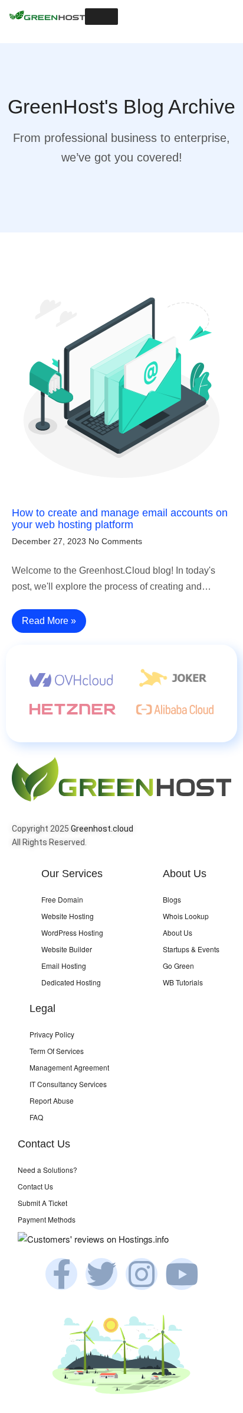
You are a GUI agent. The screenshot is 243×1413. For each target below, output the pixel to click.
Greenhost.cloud (102, 828)
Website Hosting (67, 916)
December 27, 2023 (49, 541)
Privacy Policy (51, 1034)
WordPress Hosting (72, 932)
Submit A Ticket (42, 1203)
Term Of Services (56, 1051)
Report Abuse (51, 1100)
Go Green (178, 966)
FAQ (36, 1117)
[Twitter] (101, 1274)
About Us (177, 932)
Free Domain (62, 899)
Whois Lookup (186, 916)
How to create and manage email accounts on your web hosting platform (120, 519)
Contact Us (35, 1186)
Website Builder (66, 949)
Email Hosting (63, 966)
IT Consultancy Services (68, 1084)
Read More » (49, 621)
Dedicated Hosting (71, 982)
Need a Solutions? (47, 1170)
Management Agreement (69, 1067)
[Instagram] (141, 1274)
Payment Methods (46, 1219)
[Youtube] (182, 1274)
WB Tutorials (183, 982)
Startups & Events (191, 949)
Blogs (172, 899)
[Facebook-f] (61, 1274)
